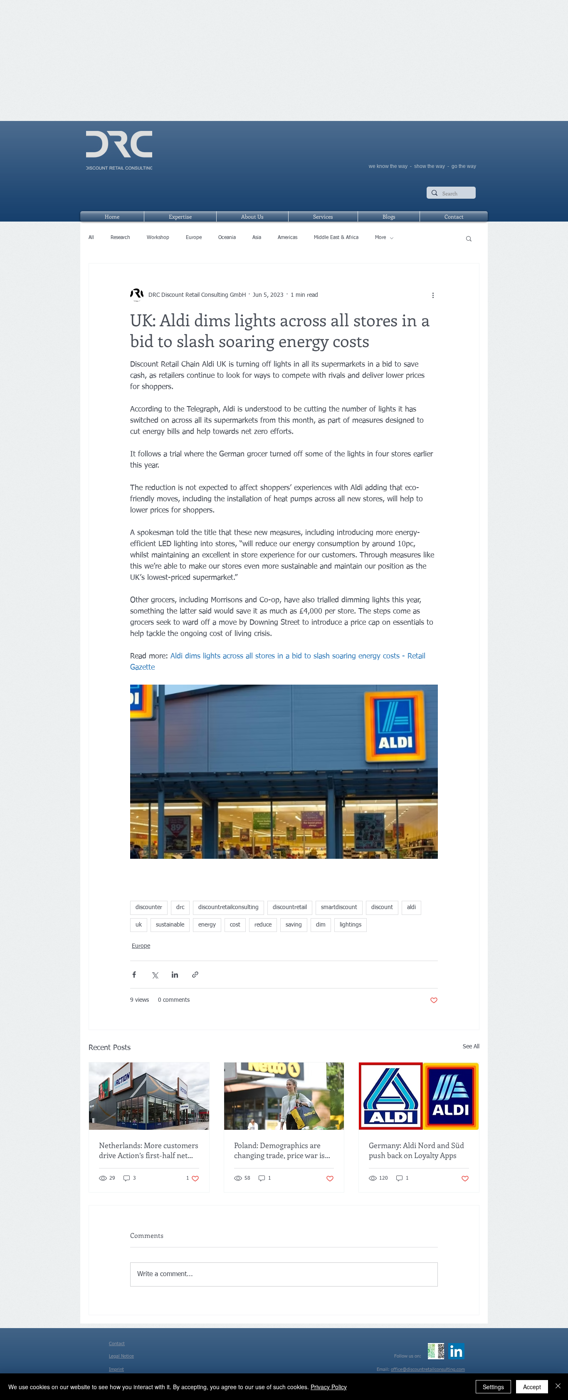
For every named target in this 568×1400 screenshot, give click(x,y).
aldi (411, 907)
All (91, 237)
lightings (350, 925)
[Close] (558, 1386)
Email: (384, 1369)
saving (294, 925)
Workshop (158, 237)
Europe (194, 237)
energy (207, 925)
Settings (493, 1387)
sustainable (170, 925)
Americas (287, 237)
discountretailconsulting (228, 907)
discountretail (290, 907)
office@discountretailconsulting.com (428, 1369)
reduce (263, 925)
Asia (256, 237)
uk (139, 925)
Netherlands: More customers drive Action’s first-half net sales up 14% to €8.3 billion (148, 1150)
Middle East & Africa (336, 237)
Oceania (227, 237)
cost (235, 925)
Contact (117, 1343)
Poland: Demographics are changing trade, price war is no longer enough (279, 1150)
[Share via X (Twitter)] (154, 975)
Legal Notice (121, 1356)
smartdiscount (339, 907)
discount (382, 907)
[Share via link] (195, 975)
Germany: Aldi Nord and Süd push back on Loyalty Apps (416, 1150)
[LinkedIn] (456, 1351)
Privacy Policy (329, 1387)
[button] (469, 238)
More (380, 237)
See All (471, 1047)
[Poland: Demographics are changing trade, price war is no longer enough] (284, 1096)
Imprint (116, 1369)
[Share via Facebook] (134, 975)
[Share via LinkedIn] (175, 975)
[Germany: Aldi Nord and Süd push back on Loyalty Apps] (419, 1096)
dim (321, 925)
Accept (532, 1387)
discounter (149, 907)
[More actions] (433, 295)
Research (120, 237)
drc (180, 907)
